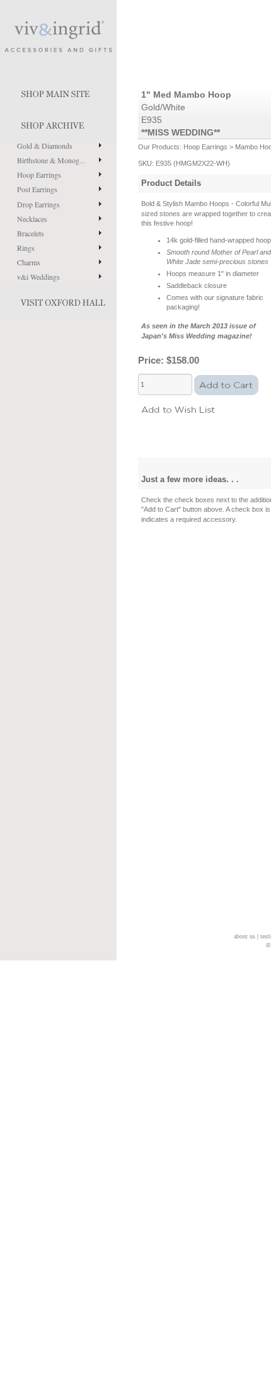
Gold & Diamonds (44, 146)
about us (244, 936)
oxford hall (58, 300)
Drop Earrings (38, 204)
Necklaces (32, 219)
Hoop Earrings (39, 175)
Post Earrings (37, 189)
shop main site (58, 91)
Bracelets (30, 233)
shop (58, 123)
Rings (26, 248)
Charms (28, 262)
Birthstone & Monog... (51, 160)
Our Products (159, 147)
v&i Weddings (38, 277)
